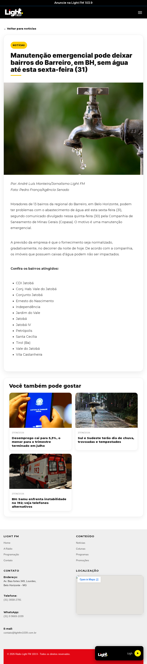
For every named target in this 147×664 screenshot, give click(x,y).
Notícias (19, 45)
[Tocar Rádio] (137, 653)
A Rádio (8, 548)
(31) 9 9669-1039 (13, 616)
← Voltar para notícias (20, 28)
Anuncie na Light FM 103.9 (73, 2)
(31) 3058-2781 (12, 599)
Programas (82, 554)
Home (7, 542)
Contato (8, 560)
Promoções (82, 560)
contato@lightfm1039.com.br (20, 632)
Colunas (80, 548)
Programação (11, 554)
